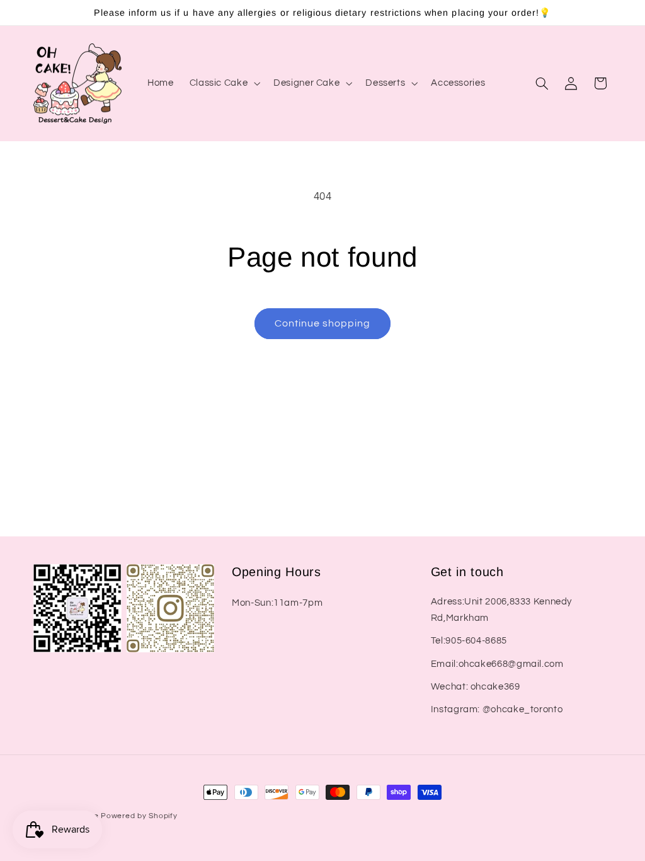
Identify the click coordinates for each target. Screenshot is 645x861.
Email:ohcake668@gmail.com (497, 664)
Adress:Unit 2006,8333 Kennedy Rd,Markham (501, 610)
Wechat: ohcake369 (475, 686)
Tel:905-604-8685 (469, 640)
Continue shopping (323, 323)
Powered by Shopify (139, 815)
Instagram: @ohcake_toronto (496, 709)
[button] (223, 83)
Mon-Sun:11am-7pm (277, 603)
